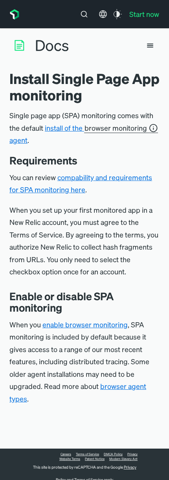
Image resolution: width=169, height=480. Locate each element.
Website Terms (69, 459)
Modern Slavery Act (123, 459)
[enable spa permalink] (68, 307)
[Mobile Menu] (150, 45)
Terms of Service (87, 454)
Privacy (132, 454)
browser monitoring (115, 127)
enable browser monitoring (85, 324)
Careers (66, 454)
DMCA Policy (113, 454)
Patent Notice (95, 459)
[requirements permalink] (83, 160)
